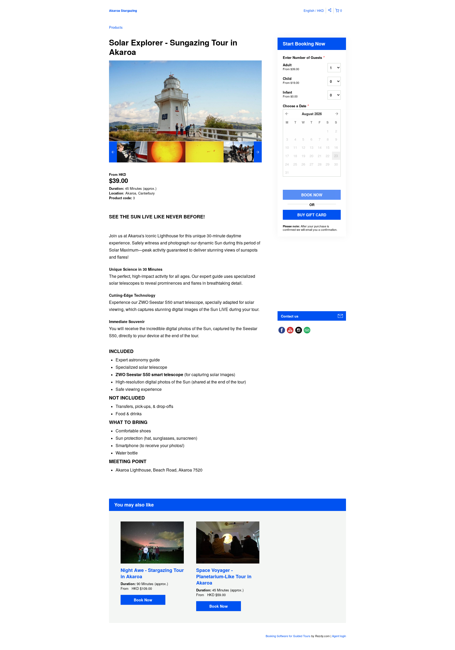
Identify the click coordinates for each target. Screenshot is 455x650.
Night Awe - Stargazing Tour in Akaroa (152, 573)
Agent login (339, 636)
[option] (128, 151)
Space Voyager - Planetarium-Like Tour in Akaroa (223, 576)
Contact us (289, 316)
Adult (291, 66)
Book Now (143, 599)
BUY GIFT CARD (311, 214)
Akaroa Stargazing (123, 10)
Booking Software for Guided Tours (288, 636)
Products (116, 27)
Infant (290, 94)
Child (291, 80)
